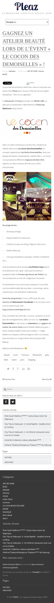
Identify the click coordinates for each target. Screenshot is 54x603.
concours (32, 323)
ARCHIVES (9, 462)
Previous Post (9, 379)
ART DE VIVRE (32, 71)
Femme (41, 71)
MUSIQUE (7, 512)
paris (22, 360)
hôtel (6, 360)
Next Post (46, 379)
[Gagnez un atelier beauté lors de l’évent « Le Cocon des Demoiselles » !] (8, 368)
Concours (25, 355)
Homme (6, 502)
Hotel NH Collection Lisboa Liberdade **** (23, 440)
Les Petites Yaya (36, 267)
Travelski (36, 572)
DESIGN (6, 490)
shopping (31, 360)
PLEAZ (15, 597)
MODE (4, 74)
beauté (7, 355)
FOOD (5, 496)
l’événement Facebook (22, 302)
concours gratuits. (10, 567)
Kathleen (12, 71)
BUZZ (5, 486)
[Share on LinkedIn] (23, 368)
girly (47, 355)
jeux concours (38, 564)
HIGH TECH (8, 499)
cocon (15, 355)
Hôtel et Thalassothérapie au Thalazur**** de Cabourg (28, 445)
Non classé (7, 515)
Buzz (18, 564)
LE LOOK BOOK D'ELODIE (13, 505)
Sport (5, 518)
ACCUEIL (8, 457)
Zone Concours (9, 564)
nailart (14, 360)
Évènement (37, 355)
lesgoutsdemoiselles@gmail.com (16, 309)
